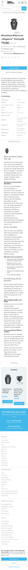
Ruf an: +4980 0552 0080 (14, 420)
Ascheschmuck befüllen (6, 528)
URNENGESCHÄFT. (6, 469)
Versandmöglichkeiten (6, 504)
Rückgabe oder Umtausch (7, 506)
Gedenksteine (4, 465)
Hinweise (3, 518)
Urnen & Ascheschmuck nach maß (9, 539)
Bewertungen (4, 488)
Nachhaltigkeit (4, 477)
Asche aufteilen (5, 523)
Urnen (14, 46)
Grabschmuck (4, 463)
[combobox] (11, 8)
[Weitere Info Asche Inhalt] (8, 115)
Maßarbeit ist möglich (8, 49)
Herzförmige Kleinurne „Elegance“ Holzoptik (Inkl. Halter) (18, 392)
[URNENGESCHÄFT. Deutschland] (10, 2)
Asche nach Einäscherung (7, 532)
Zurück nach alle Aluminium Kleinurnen (14, 12)
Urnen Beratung (5, 521)
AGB (2, 486)
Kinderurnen (4, 453)
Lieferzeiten (4, 509)
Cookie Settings (5, 495)
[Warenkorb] (22, 2)
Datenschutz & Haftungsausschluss (9, 493)
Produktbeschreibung (14, 141)
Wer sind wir (4, 475)
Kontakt (3, 473)
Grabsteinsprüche (5, 541)
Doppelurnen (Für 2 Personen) (8, 447)
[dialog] (14, 558)
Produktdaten (14, 363)
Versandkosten (4, 511)
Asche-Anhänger (5, 442)
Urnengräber (4, 544)
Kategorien (4, 436)
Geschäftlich (4, 482)
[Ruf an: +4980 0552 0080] (25, 2)
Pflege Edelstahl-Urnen (6, 535)
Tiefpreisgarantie (5, 513)
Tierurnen (3, 456)
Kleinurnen (3, 449)
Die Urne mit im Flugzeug (7, 537)
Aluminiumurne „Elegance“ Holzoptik (7, 390)
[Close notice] (26, 549)
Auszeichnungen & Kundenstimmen (9, 491)
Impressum (3, 484)
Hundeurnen (4, 458)
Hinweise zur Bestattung (7, 530)
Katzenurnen (4, 460)
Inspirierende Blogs (5, 479)
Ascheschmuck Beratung (7, 525)
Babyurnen (3, 451)
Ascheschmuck (21, 46)
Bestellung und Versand (7, 501)
